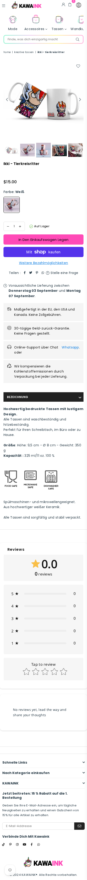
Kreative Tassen (24, 52)
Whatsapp (70, 347)
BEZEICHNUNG (17, 397)
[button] (79, 5)
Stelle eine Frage (63, 273)
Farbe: (13, 192)
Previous (6, 99)
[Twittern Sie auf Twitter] (31, 272)
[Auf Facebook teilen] (25, 272)
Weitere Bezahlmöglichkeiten (43, 263)
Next (80, 99)
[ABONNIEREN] (79, 826)
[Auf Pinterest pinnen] (37, 272)
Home (7, 52)
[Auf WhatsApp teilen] (43, 272)
